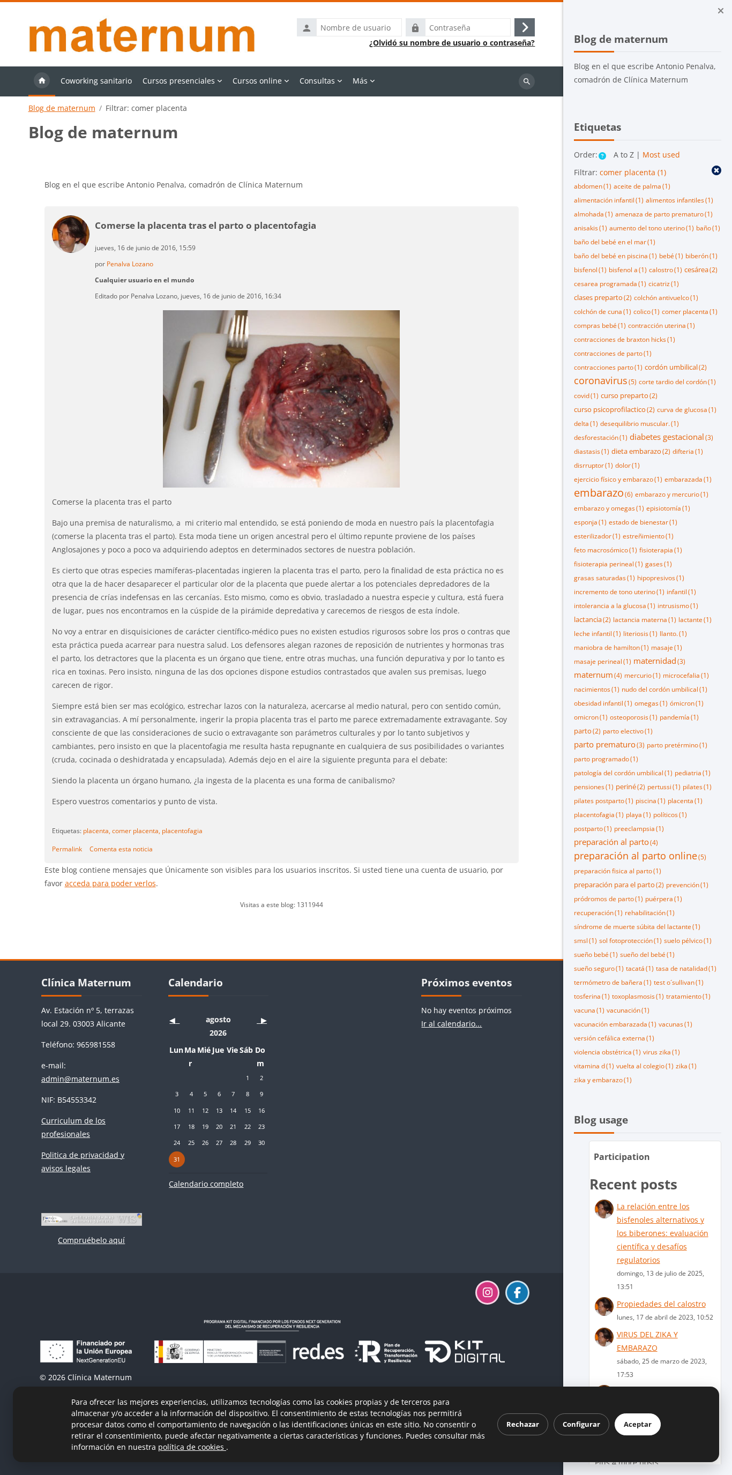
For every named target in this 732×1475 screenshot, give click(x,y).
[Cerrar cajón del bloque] (720, 10)
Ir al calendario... (451, 1024)
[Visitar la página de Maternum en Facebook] (517, 1293)
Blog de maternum (61, 108)
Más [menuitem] (360, 81)
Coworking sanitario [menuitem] (96, 81)
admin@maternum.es (80, 1079)
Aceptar (638, 1424)
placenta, (96, 830)
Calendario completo (206, 1184)
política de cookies (192, 1447)
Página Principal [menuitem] (41, 81)
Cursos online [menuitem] (257, 81)
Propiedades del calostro (661, 1304)
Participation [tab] (622, 1157)
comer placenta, (136, 830)
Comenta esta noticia (121, 848)
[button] (602, 155)
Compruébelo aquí (91, 1240)
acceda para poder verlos (110, 883)
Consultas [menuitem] (317, 81)
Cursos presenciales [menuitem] (179, 81)
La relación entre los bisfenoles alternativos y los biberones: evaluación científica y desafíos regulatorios (662, 1233)
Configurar (581, 1424)
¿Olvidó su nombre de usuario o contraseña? (452, 43)
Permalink (67, 848)
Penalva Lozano (130, 263)
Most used (661, 154)
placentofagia (182, 830)
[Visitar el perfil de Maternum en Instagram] (487, 1293)
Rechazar (522, 1424)
